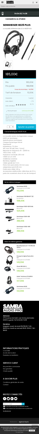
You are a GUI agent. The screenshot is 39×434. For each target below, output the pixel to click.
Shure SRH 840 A (21, 266)
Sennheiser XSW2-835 (23, 226)
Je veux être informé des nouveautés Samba (16, 406)
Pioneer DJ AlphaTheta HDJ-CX (25, 257)
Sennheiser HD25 (22, 186)
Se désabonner (7, 411)
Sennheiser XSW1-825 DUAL (25, 206)
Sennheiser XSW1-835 (23, 216)
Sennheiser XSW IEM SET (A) (25, 196)
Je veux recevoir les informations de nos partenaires (18, 408)
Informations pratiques (16, 348)
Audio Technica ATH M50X (25, 276)
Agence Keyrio (24, 422)
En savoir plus (19, 432)
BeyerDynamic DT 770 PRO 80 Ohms (26, 246)
